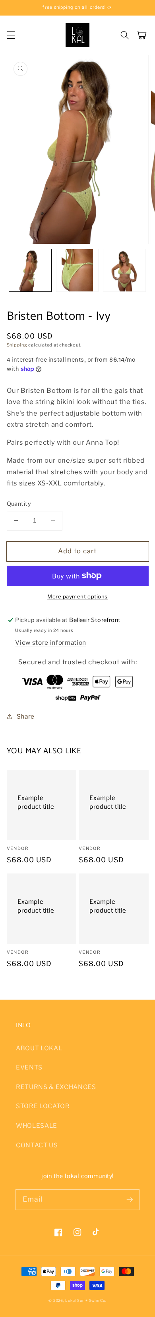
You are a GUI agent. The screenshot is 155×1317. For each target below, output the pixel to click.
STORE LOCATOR (43, 1106)
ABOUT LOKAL (39, 1048)
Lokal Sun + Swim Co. (85, 1300)
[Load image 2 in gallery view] (77, 270)
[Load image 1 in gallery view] (30, 270)
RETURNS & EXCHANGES (56, 1087)
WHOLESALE (36, 1125)
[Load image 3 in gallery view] (124, 270)
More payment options (77, 596)
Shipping (17, 345)
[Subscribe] (129, 1199)
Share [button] (26, 716)
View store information (50, 642)
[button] (10, 35)
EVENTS (29, 1067)
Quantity (19, 503)
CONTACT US (37, 1145)
